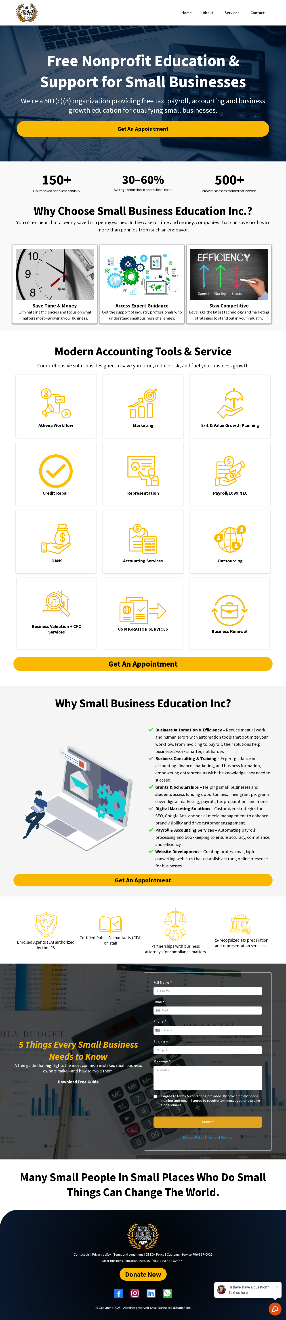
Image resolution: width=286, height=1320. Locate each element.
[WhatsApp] (167, 1293)
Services (232, 12)
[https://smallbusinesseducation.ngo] (27, 12)
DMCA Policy (155, 1254)
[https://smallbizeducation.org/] (143, 1236)
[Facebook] (119, 1293)
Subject (161, 1042)
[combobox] (159, 1030)
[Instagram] (135, 1293)
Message (162, 1061)
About (208, 12)
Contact (257, 12)
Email (159, 1002)
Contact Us (82, 1254)
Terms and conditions (128, 1254)
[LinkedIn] (151, 1293)
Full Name (163, 982)
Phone (160, 1021)
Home (186, 12)
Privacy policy (101, 1254)
